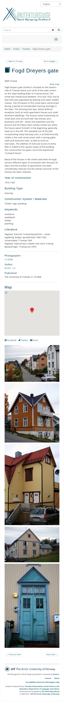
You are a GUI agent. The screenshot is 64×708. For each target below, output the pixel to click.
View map (54, 84)
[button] (53, 30)
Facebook (11, 340)
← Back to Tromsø (14, 61)
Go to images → (51, 61)
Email (35, 340)
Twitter (24, 340)
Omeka (56, 674)
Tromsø (26, 48)
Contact (48, 678)
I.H (13, 268)
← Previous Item (13, 654)
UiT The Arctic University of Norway (45, 694)
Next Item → (52, 654)
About (56, 678)
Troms (16, 48)
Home (7, 48)
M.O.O (8, 268)
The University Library (50, 691)
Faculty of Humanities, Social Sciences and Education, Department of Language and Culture (39, 687)
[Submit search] (59, 30)
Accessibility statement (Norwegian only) (42, 682)
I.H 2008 (9, 259)
